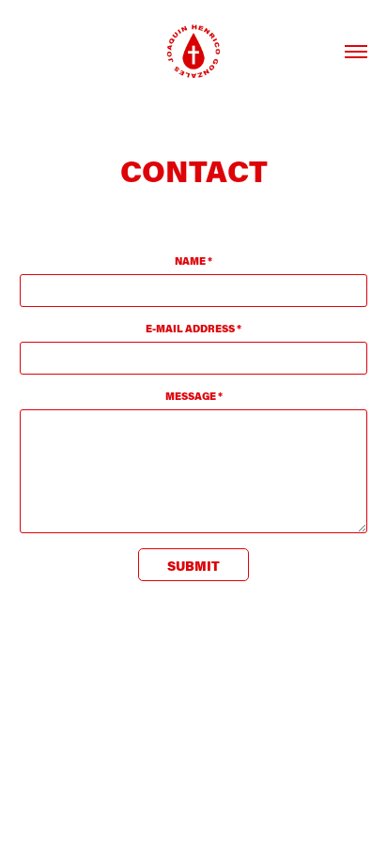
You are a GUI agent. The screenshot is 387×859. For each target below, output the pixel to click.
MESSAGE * (194, 396)
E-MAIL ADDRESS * (193, 328)
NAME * (193, 261)
